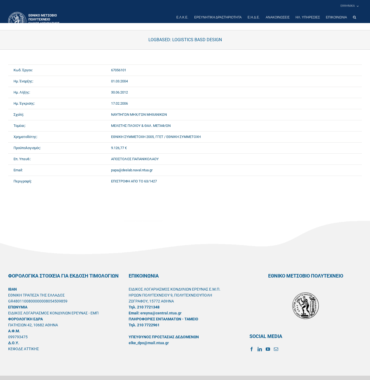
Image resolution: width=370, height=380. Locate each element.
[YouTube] (268, 349)
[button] (354, 17)
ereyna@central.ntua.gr (160, 313)
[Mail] (276, 349)
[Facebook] (251, 349)
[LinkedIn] (260, 349)
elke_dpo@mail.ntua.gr (149, 343)
